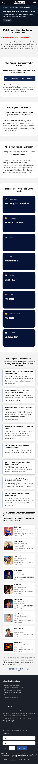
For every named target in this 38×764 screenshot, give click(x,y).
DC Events (5, 7)
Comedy (12, 7)
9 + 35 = (5, 748)
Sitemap (13, 760)
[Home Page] (19, 2)
